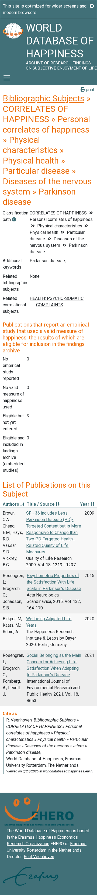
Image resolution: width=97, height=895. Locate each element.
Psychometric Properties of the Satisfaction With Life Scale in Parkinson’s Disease (54, 582)
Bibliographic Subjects (43, 98)
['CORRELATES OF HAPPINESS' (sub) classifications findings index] (14, 219)
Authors (11, 504)
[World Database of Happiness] (13, 45)
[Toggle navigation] (7, 78)
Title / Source (41, 504)
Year (85, 504)
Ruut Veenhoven (39, 856)
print (89, 89)
